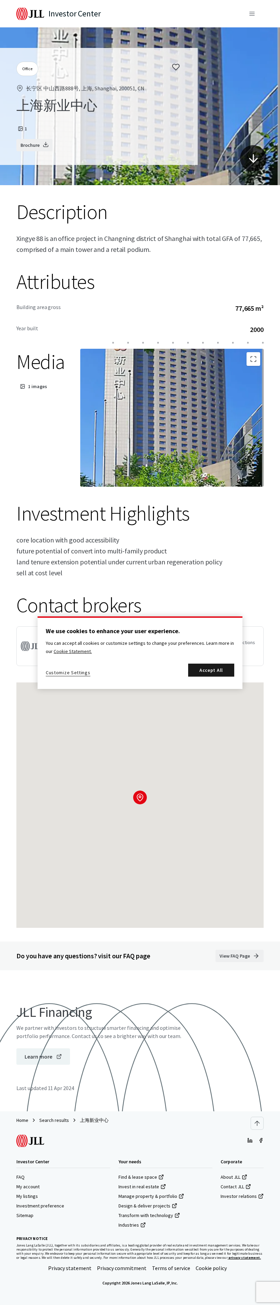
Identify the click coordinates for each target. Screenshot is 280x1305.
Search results (54, 1120)
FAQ (20, 1177)
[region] (140, 652)
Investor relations (239, 1196)
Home (22, 1120)
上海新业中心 (94, 1120)
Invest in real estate (138, 1187)
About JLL (230, 1177)
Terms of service (171, 1268)
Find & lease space (137, 1177)
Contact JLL (232, 1187)
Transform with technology (145, 1215)
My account (28, 1187)
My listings (27, 1196)
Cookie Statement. (73, 651)
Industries (128, 1225)
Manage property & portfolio (147, 1196)
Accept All (211, 670)
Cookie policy (211, 1268)
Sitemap (24, 1215)
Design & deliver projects (144, 1206)
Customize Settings (68, 672)
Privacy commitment (121, 1268)
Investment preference (40, 1206)
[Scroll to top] (257, 1123)
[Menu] (252, 13)
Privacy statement (70, 1268)
